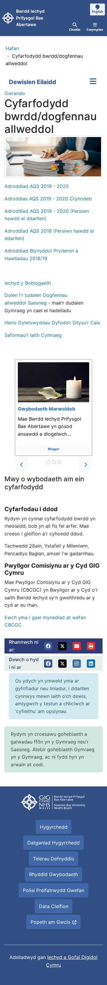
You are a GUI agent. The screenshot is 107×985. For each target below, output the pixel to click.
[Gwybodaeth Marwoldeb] (53, 407)
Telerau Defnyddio (53, 859)
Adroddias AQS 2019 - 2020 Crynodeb (48, 199)
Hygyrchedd (53, 827)
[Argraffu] (91, 646)
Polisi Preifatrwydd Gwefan (53, 890)
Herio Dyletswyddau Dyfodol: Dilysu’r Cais (52, 323)
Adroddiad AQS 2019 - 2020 (37, 186)
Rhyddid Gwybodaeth (53, 874)
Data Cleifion (53, 906)
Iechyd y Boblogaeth (27, 283)
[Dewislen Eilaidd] (93, 82)
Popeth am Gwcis (50, 922)
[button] (22, 463)
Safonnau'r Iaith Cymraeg (33, 335)
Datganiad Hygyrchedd (53, 843)
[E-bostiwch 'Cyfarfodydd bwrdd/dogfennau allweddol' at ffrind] (77, 646)
